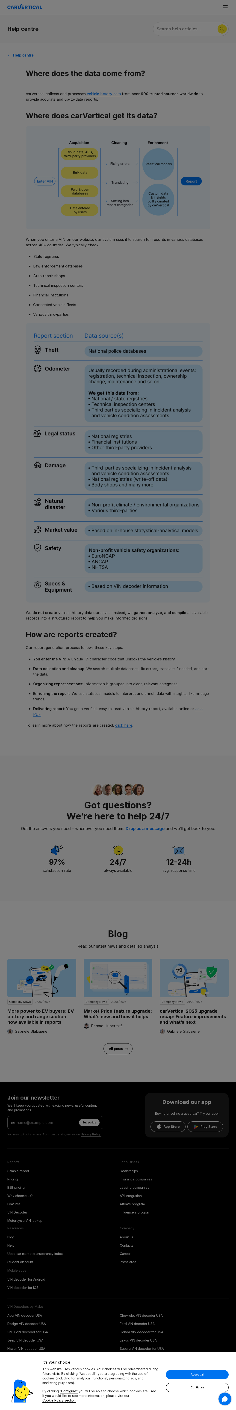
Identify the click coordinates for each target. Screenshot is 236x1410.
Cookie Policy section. (59, 1400)
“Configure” (69, 1391)
